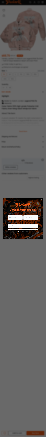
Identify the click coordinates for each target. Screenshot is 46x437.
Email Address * (13, 222)
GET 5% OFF (23, 232)
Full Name (11, 214)
